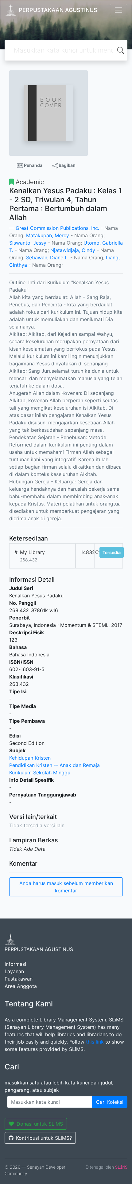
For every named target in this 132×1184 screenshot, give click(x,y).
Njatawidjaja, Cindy (72, 250)
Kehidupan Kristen (30, 758)
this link (95, 1042)
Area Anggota (21, 986)
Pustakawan (19, 979)
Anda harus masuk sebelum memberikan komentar (66, 887)
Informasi (15, 964)
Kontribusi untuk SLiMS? (44, 1138)
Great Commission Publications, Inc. (57, 228)
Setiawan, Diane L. (47, 257)
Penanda (32, 165)
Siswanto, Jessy (27, 243)
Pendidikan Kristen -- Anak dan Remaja (54, 765)
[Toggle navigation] (118, 10)
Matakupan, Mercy (47, 235)
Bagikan (67, 165)
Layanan (14, 971)
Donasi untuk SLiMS (40, 1124)
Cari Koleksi (109, 1102)
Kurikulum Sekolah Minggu (39, 772)
